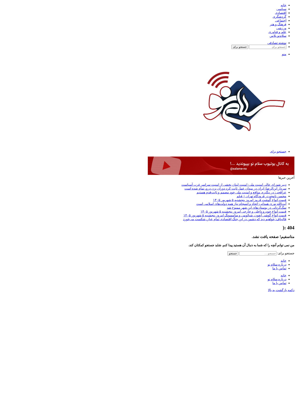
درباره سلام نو (277, 264)
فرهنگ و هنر (278, 24)
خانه (283, 5)
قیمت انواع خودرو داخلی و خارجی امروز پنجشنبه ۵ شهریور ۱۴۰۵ (243, 211)
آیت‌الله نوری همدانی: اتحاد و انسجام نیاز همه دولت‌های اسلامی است (241, 204)
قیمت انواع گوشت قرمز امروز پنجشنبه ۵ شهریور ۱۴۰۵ (249, 200)
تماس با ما (279, 268)
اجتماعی (280, 20)
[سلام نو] (243, 141)
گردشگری (279, 16)
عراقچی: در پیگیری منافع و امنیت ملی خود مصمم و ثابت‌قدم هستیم (241, 192)
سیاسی (281, 9)
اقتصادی (280, 13)
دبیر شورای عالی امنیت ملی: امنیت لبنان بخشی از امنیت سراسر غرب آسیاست (233, 184)
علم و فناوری (277, 32)
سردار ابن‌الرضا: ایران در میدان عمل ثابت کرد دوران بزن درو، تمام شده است (235, 188)
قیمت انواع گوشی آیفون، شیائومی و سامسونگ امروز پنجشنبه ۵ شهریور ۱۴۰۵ (234, 215)
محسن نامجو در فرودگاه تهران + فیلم (261, 196)
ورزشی (281, 28)
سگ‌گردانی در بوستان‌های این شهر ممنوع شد (256, 207)
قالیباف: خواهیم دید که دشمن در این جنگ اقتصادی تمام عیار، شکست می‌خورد (234, 219)
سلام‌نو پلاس (278, 35)
